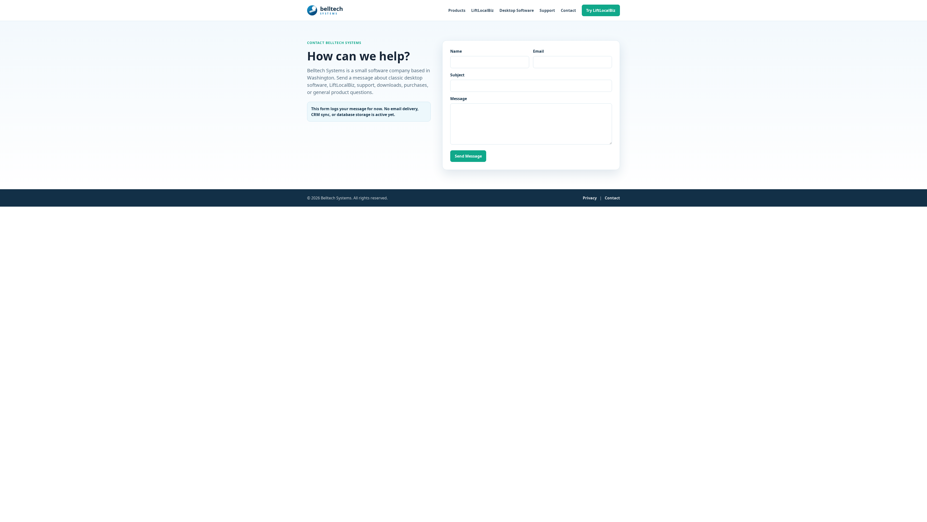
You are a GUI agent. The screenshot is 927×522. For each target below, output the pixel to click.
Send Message (468, 156)
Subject (457, 75)
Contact (568, 10)
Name (456, 51)
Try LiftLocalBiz (600, 10)
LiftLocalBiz (482, 10)
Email (538, 51)
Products (456, 10)
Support (547, 10)
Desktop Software (516, 10)
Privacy (590, 198)
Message (458, 98)
